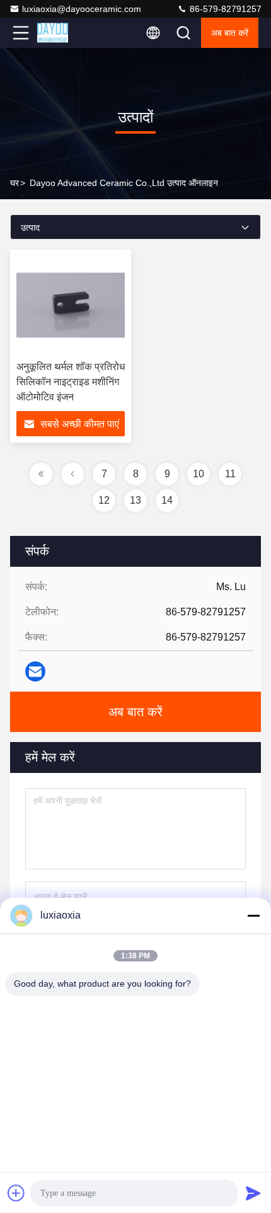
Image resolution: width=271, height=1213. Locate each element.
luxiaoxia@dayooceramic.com (81, 9)
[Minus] (253, 915)
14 (167, 500)
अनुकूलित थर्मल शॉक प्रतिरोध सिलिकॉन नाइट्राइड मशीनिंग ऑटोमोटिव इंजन (70, 381)
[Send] (253, 1193)
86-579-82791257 (224, 9)
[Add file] (16, 1193)
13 (135, 500)
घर (14, 183)
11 (230, 473)
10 (198, 473)
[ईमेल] (35, 671)
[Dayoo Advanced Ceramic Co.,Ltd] (62, 33)
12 (104, 500)
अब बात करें (229, 33)
